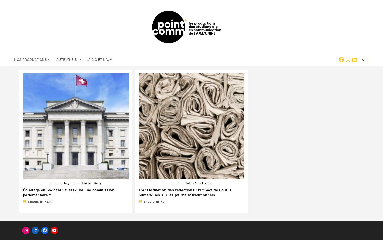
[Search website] (364, 60)
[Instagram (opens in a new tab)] (348, 59)
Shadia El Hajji (40, 201)
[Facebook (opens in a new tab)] (341, 59)
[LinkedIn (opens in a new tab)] (354, 59)
